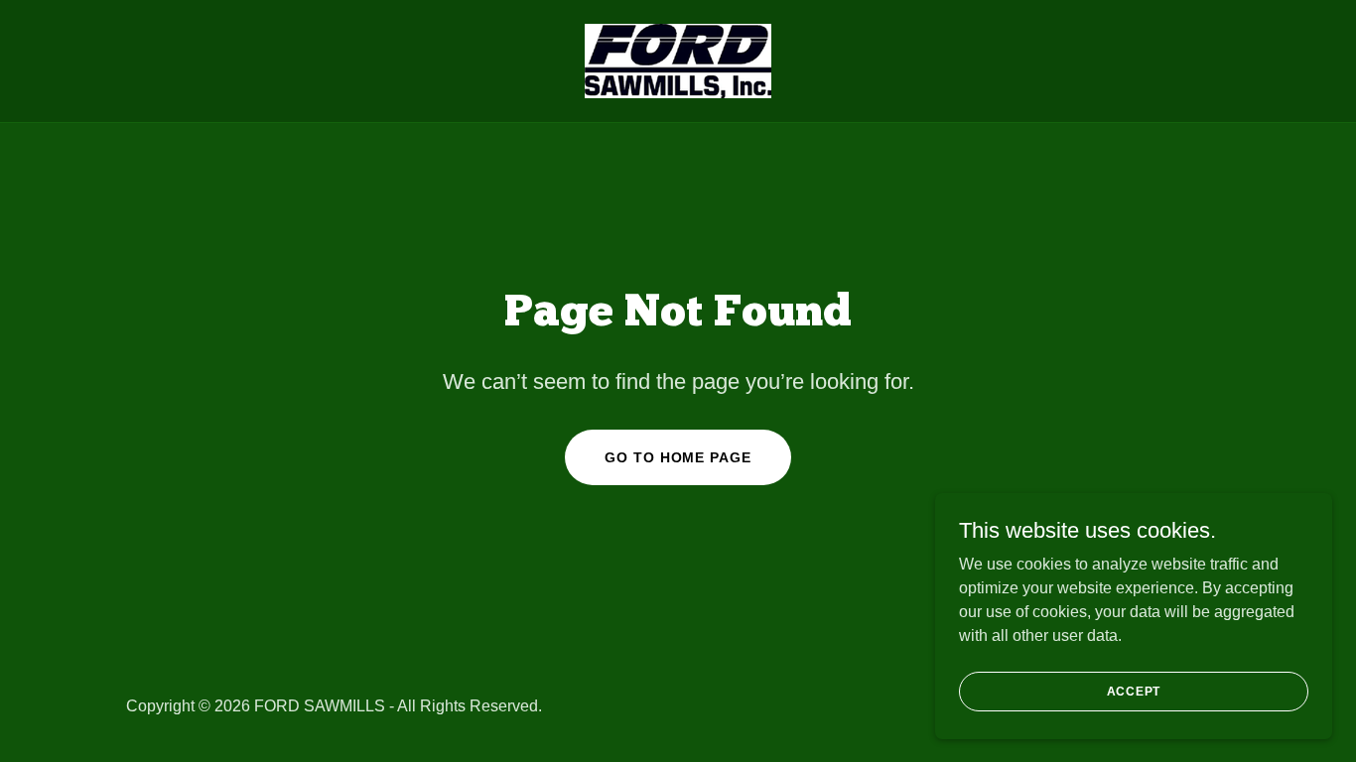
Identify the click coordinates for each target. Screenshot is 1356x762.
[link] (678, 60)
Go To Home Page (677, 457)
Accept (1134, 691)
